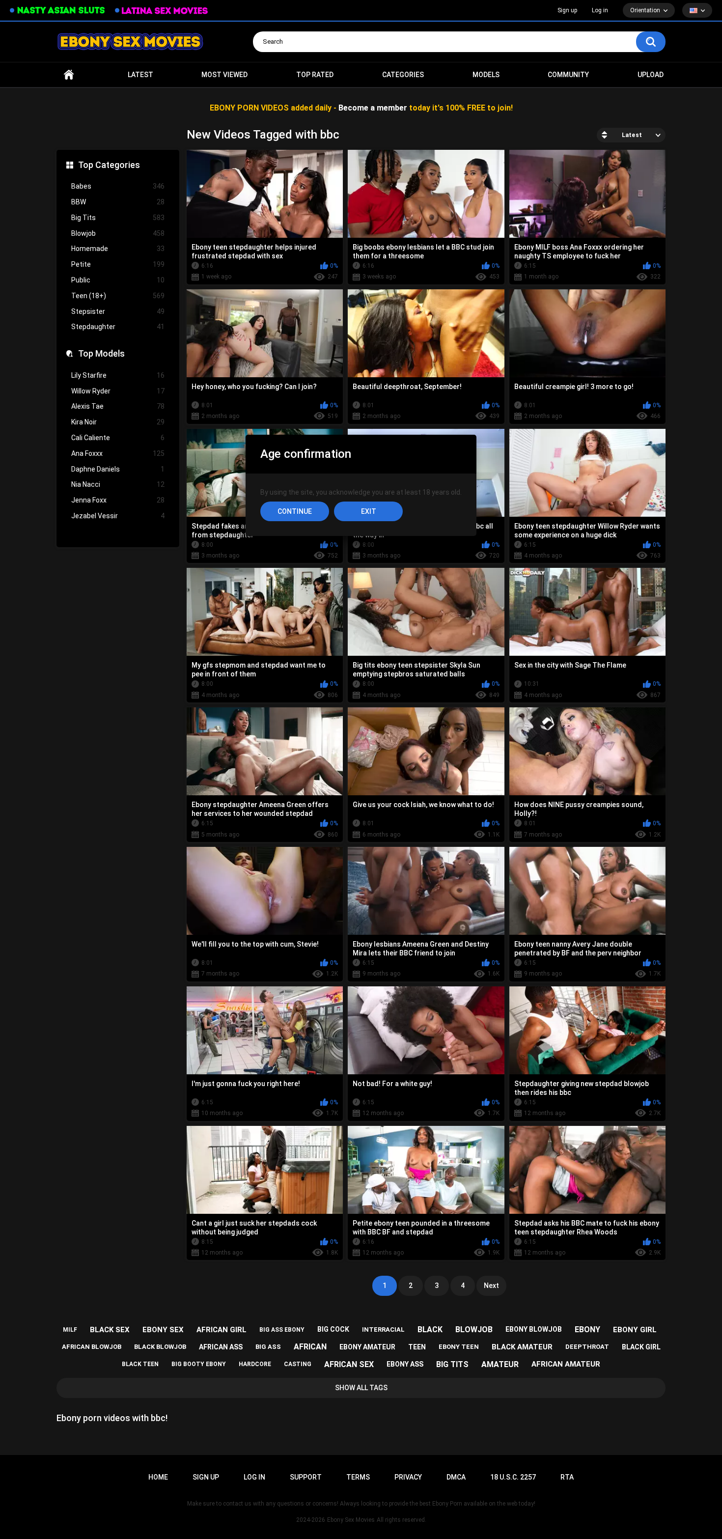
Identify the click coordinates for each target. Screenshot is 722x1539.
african (310, 1346)
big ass (268, 1346)
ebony (587, 1329)
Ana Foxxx (118, 453)
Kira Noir (118, 422)
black (430, 1329)
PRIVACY (408, 1477)
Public (118, 280)
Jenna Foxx (118, 500)
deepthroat (587, 1346)
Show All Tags (361, 1388)
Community (568, 75)
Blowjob (118, 233)
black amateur (522, 1347)
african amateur (565, 1364)
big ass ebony (282, 1329)
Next (491, 1285)
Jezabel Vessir (118, 516)
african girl (221, 1329)
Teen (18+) (118, 296)
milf (70, 1329)
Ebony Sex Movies (351, 1519)
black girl (641, 1347)
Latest (140, 75)
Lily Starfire (118, 375)
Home (68, 74)
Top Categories (109, 165)
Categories (403, 75)
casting (297, 1364)
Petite (118, 264)
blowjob (474, 1329)
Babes (118, 186)
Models (486, 75)
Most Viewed (224, 75)
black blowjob (160, 1346)
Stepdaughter (118, 327)
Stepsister (118, 311)
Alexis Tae (118, 406)
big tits (452, 1364)
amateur (500, 1364)
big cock (333, 1329)
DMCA (456, 1477)
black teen (140, 1364)
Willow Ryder (118, 391)
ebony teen (459, 1346)
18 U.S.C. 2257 (513, 1477)
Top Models (101, 353)
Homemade (118, 248)
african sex (349, 1364)
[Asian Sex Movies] (57, 10)
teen (417, 1347)
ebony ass (405, 1364)
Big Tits (118, 218)
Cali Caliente (118, 438)
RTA (567, 1477)
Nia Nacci (118, 484)
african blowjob (91, 1346)
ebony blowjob (533, 1329)
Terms (358, 1477)
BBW (118, 202)
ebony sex (163, 1329)
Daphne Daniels (118, 469)
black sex (110, 1329)
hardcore (255, 1364)
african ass (221, 1347)
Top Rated (314, 75)
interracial (383, 1329)
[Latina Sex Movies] (161, 10)
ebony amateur (367, 1347)
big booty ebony (198, 1364)
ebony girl (635, 1329)
